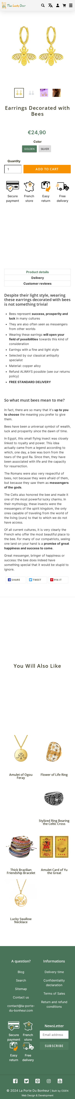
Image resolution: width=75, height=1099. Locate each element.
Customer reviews (37, 283)
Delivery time (54, 972)
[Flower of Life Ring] (54, 751)
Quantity (14, 161)
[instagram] (49, 1081)
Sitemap (21, 989)
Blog (21, 972)
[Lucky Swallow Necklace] (21, 896)
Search (21, 980)
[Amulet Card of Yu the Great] (54, 846)
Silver (45, 148)
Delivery (37, 278)
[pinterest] (37, 1081)
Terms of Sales (54, 993)
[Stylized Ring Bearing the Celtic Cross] (54, 798)
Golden (29, 148)
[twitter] (26, 1081)
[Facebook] (15, 1081)
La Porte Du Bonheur (34, 1090)
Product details (37, 272)
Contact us (21, 997)
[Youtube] (60, 1081)
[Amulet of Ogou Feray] (21, 751)
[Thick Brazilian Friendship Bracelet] (21, 846)
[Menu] (71, 5)
